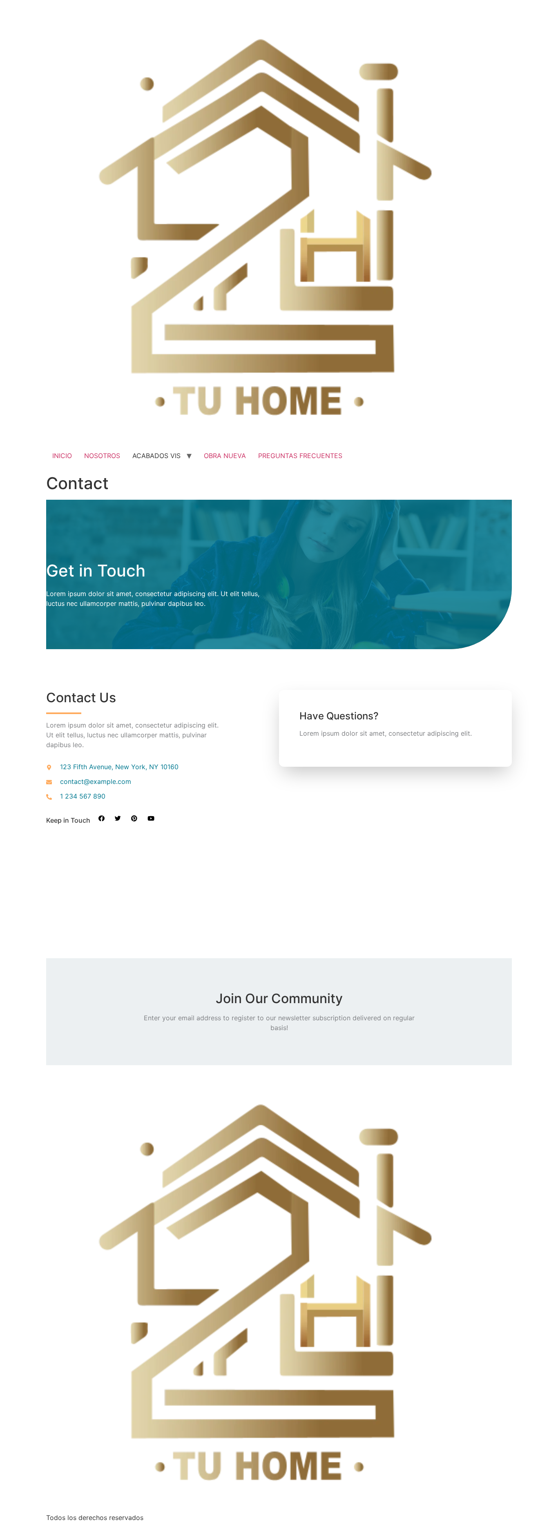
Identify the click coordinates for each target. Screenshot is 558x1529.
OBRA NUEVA (225, 456)
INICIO (62, 456)
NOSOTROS (102, 456)
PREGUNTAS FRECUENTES (300, 456)
